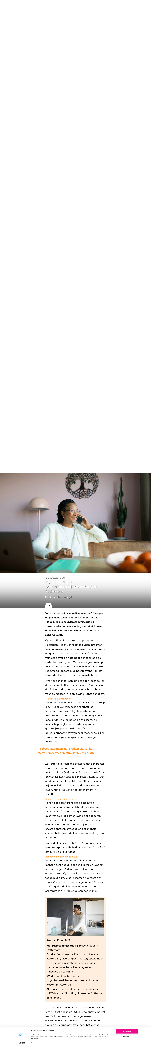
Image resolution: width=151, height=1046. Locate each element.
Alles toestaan (127, 1031)
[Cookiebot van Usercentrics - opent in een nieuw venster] (21, 1043)
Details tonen (35, 1043)
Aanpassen (126, 1036)
